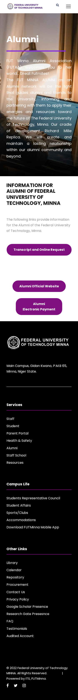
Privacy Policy (17, 599)
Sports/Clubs (17, 512)
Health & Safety (19, 440)
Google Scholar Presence (27, 606)
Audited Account (20, 636)
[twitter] (15, 686)
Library (12, 562)
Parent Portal (17, 433)
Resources (15, 462)
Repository (15, 577)
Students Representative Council (33, 498)
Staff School (16, 455)
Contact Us (15, 592)
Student (12, 426)
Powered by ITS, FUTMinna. (26, 678)
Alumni (11, 448)
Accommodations (21, 520)
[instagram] (24, 686)
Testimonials (16, 628)
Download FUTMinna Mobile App (32, 527)
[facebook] (7, 686)
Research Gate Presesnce (27, 613)
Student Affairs (18, 505)
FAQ (9, 621)
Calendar (14, 570)
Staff (10, 418)
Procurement (17, 584)
